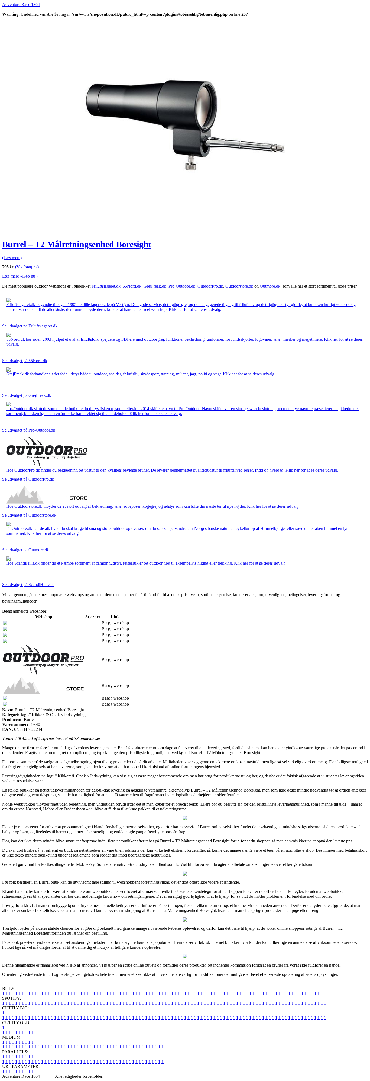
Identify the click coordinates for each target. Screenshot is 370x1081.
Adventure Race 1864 (21, 4)
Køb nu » (30, 276)
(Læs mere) (12, 257)
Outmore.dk (270, 286)
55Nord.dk (132, 286)
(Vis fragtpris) (27, 267)
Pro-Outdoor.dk (181, 286)
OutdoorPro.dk (210, 286)
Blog (47, 1076)
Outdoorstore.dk (239, 286)
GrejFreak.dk (155, 286)
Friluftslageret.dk (106, 286)
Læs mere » (12, 276)
